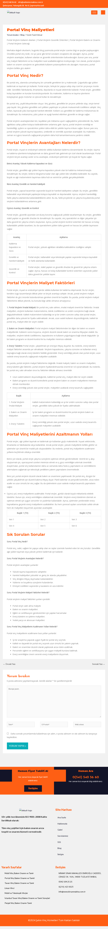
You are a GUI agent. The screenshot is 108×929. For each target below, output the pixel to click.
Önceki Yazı (9, 664)
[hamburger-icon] (94, 12)
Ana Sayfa (62, 817)
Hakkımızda (62, 823)
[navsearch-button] (103, 12)
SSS (59, 842)
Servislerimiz (63, 836)
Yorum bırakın (13, 35)
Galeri (60, 829)
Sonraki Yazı (98, 664)
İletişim (61, 854)
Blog (22, 35)
